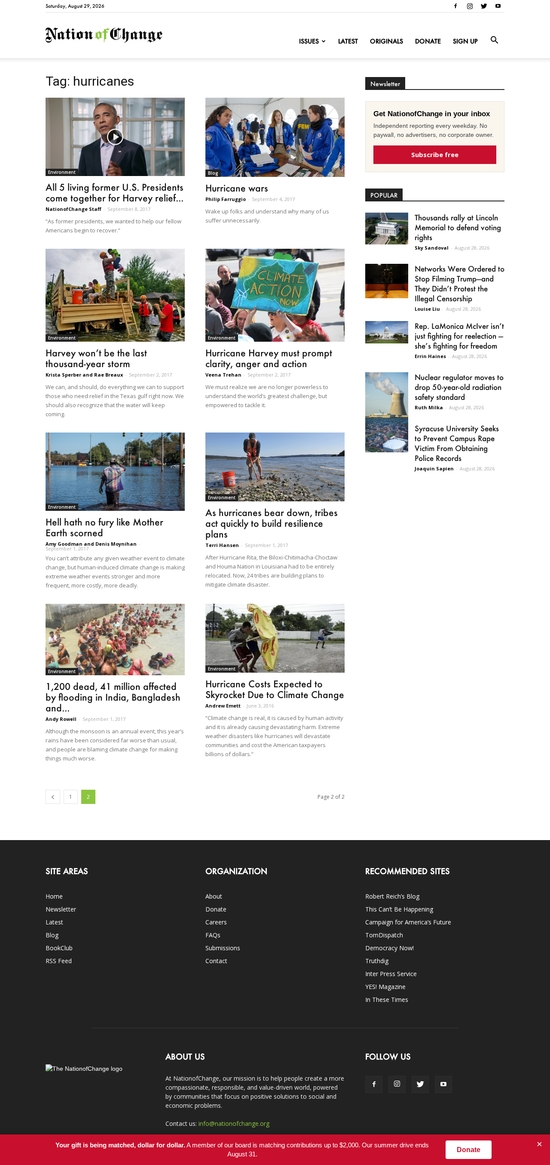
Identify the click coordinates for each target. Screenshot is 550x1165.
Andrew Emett (223, 705)
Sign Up (465, 41)
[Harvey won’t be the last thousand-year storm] (115, 295)
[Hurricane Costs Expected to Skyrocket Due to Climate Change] (275, 638)
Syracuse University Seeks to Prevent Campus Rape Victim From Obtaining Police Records (457, 443)
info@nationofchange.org (234, 1123)
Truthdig (376, 961)
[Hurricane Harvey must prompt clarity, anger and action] (275, 295)
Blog (213, 173)
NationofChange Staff (73, 209)
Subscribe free (434, 154)
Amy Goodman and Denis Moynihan (91, 544)
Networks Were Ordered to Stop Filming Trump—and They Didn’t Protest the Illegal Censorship (459, 283)
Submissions (222, 948)
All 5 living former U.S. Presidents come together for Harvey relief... (114, 192)
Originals (386, 41)
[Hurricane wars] (275, 137)
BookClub (59, 948)
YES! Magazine (385, 987)
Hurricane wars (236, 188)
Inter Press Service (391, 974)
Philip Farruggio (225, 199)
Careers (216, 922)
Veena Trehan (223, 374)
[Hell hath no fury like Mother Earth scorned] (115, 472)
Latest (348, 41)
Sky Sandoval (432, 247)
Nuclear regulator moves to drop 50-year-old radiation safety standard (459, 387)
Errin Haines (430, 356)
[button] (494, 40)
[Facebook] (455, 6)
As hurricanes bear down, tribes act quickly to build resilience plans (271, 523)
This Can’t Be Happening (399, 909)
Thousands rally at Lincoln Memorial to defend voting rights (458, 227)
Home (54, 896)
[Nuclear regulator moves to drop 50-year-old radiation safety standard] (386, 399)
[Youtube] (498, 6)
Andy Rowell (61, 719)
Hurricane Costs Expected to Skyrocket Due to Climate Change (274, 689)
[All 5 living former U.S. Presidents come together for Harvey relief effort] (115, 137)
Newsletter (61, 909)
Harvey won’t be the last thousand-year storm (96, 358)
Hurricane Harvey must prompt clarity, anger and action (268, 358)
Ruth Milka (429, 407)
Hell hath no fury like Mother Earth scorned (104, 527)
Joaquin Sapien (434, 468)
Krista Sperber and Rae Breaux (84, 374)
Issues (309, 41)
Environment (62, 172)
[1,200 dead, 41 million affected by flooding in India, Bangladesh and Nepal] (115, 639)
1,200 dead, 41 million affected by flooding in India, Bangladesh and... (113, 697)
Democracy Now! (389, 948)
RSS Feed (59, 961)
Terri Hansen (222, 545)
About (213, 896)
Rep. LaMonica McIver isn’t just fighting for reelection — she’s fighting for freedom (459, 335)
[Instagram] (469, 6)
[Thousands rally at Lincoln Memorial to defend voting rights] (386, 228)
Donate (428, 41)
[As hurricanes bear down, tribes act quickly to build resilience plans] (275, 467)
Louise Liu (427, 309)
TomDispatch (384, 935)
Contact (216, 961)
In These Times (386, 999)
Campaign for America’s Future (408, 922)
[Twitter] (483, 6)
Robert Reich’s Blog (392, 896)
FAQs (212, 935)
